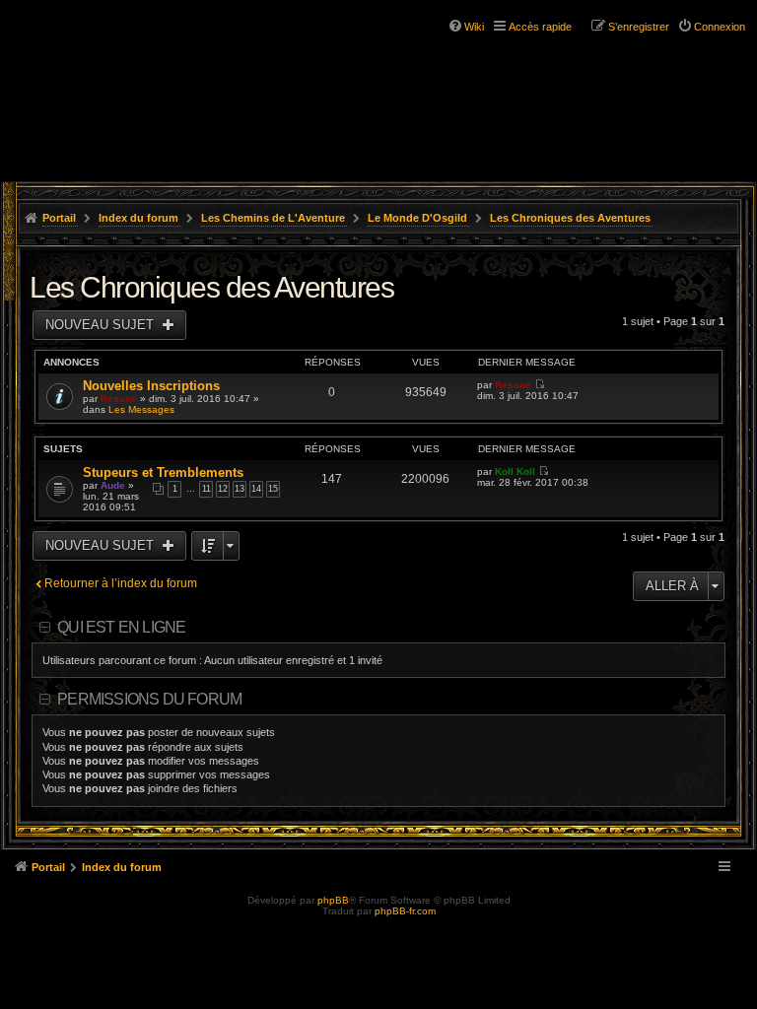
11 (206, 489)
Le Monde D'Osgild (417, 218)
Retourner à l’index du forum (120, 583)
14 (256, 489)
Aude (113, 485)
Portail (59, 218)
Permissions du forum (149, 699)
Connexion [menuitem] (719, 27)
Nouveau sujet (101, 324)
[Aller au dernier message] (539, 384)
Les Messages (141, 409)
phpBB (333, 900)
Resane (119, 398)
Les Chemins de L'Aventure (273, 218)
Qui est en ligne (121, 627)
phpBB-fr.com (405, 911)
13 (239, 489)
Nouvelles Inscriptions (151, 385)
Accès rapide (540, 27)
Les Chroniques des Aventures (570, 218)
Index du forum (138, 218)
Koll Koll (515, 471)
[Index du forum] (98, 49)
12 (223, 489)
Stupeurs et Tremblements (163, 472)
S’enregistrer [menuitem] (638, 27)
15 (273, 489)
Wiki (474, 27)
